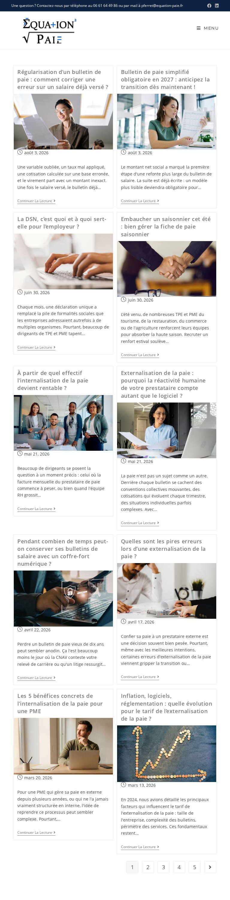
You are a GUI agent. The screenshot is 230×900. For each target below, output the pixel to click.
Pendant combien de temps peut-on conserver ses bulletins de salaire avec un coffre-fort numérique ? (62, 553)
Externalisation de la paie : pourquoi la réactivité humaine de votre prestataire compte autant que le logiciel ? (163, 384)
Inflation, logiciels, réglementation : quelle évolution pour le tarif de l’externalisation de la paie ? (166, 707)
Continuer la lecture (36, 201)
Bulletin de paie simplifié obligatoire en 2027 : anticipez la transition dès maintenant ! (165, 79)
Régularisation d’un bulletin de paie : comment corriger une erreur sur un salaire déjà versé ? (62, 79)
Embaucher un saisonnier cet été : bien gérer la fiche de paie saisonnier (166, 226)
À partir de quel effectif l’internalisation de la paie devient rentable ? (52, 380)
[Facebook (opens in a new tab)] (209, 6)
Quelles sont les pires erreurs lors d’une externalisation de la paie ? (163, 549)
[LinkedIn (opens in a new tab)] (216, 6)
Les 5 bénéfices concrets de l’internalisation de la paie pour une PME (60, 703)
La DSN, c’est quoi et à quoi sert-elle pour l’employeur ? (61, 222)
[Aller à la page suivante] (210, 867)
